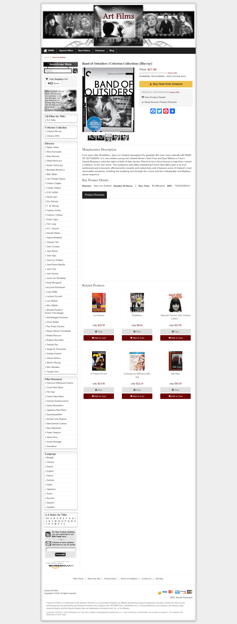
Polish (49, 493)
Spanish (50, 502)
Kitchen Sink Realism (57, 419)
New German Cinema (56, 423)
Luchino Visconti (54, 296)
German (50, 480)
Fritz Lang (51, 224)
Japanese (51, 489)
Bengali (50, 457)
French (50, 475)
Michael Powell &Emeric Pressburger (54, 311)
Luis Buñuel (52, 301)
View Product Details (155, 97)
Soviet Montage (54, 442)
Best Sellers (84, 50)
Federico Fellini (54, 210)
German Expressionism (58, 401)
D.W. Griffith (52, 192)
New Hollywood (54, 428)
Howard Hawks (53, 233)
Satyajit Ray (52, 344)
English (50, 471)
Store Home (78, 579)
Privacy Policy (110, 579)
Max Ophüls (52, 305)
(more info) (172, 73)
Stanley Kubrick (54, 353)
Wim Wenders (53, 367)
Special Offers (66, 50)
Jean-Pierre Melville (56, 264)
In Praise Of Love (99, 374)
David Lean (52, 197)
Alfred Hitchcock (54, 161)
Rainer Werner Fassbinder (59, 331)
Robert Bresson (54, 335)
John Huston (52, 273)
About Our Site (94, 579)
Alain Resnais (53, 156)
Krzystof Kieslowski (56, 287)
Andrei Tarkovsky (55, 165)
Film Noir (51, 392)
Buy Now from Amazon (167, 84)
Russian (50, 498)
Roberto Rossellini (55, 340)
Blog (111, 50)
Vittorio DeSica (54, 358)
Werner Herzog (53, 362)
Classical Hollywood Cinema (60, 383)
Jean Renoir (52, 251)
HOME (51, 50)
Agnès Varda (53, 147)
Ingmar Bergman (54, 237)
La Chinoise (98, 315)
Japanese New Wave (56, 410)
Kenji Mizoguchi (54, 282)
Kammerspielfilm (54, 414)
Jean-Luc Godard (59, 57)
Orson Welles (53, 322)
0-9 (47, 518)
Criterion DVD (53, 136)
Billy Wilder (52, 174)
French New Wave (55, 396)
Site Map (159, 579)
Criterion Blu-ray (54, 131)
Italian (49, 484)
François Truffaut (55, 215)
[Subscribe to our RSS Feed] (60, 534)
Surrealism (52, 446)
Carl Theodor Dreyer (56, 179)
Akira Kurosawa (54, 152)
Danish (50, 466)
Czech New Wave (55, 387)
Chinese (50, 462)
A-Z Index (51, 120)
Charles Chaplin (54, 183)
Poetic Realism (54, 432)
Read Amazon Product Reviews (160, 102)
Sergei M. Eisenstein (56, 349)
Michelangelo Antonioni (57, 317)
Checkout (99, 50)
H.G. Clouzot (53, 228)
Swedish (50, 507)
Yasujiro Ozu (53, 371)
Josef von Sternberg (56, 278)
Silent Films (52, 437)
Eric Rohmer (52, 201)
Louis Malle (52, 292)
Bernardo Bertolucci (56, 170)
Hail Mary (175, 374)
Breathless (137, 315)
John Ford (51, 269)
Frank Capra (52, 219)
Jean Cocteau (53, 246)
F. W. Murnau (53, 206)
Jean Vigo (51, 255)
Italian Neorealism (55, 405)
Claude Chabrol (54, 188)
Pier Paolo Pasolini (55, 326)
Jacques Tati (53, 242)
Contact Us (146, 579)
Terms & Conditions (129, 579)
